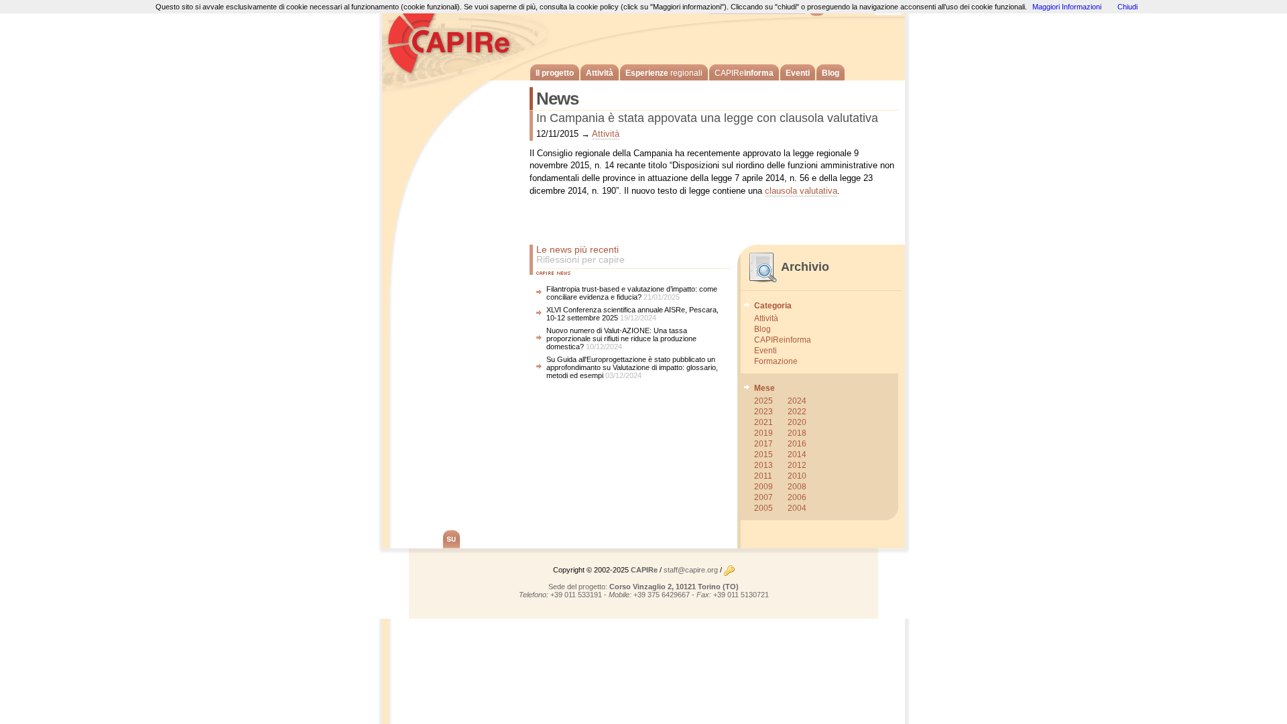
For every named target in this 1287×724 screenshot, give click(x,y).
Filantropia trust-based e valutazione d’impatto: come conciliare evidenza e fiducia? (631, 293)
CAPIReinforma (782, 340)
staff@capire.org (691, 570)
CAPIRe (456, 40)
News (557, 98)
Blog (830, 73)
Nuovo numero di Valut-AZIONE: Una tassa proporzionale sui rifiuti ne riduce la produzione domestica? (621, 338)
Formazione (776, 361)
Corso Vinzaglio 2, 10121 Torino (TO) (674, 587)
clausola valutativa (801, 191)
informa (744, 73)
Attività (599, 73)
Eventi (798, 73)
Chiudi (1127, 7)
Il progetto (555, 73)
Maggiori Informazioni (1066, 7)
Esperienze (663, 73)
